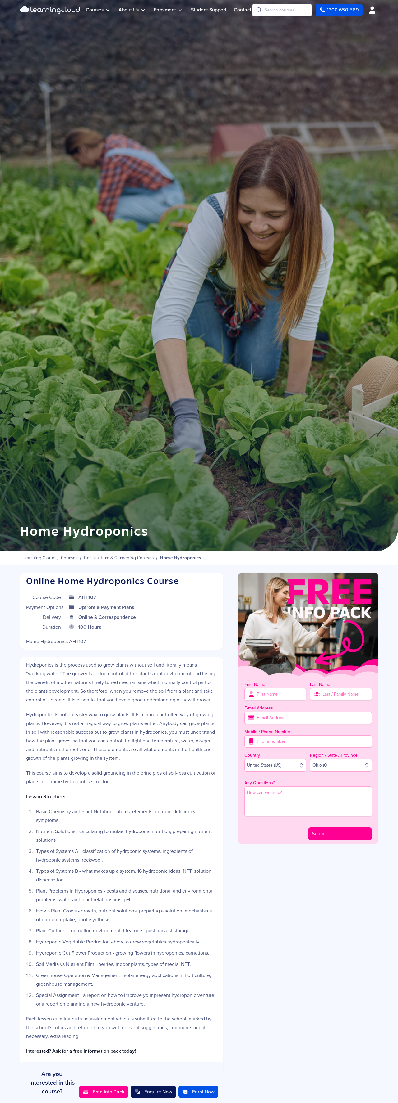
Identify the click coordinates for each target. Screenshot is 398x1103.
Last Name (320, 684)
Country (252, 755)
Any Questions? (259, 783)
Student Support (208, 9)
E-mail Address (258, 708)
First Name (254, 684)
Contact (242, 9)
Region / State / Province (334, 755)
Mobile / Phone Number (267, 731)
